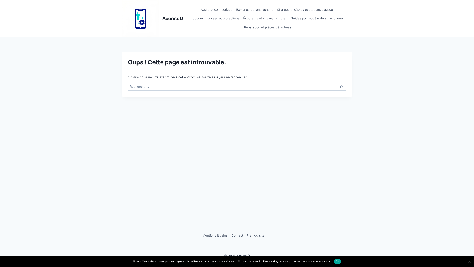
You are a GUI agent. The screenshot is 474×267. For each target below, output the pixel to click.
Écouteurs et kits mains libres (265, 18)
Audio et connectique (216, 9)
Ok (337, 261)
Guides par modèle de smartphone (317, 18)
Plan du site (255, 235)
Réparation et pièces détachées (267, 27)
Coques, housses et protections (215, 18)
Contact (237, 235)
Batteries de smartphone (254, 9)
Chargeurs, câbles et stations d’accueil (305, 9)
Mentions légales (215, 235)
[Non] (469, 261)
